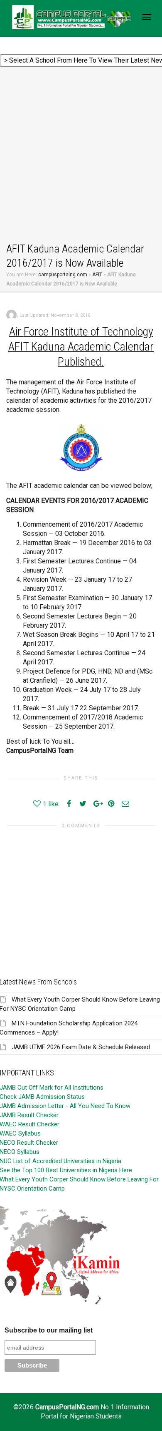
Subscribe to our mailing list (49, 1330)
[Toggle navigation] (146, 17)
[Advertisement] (81, 156)
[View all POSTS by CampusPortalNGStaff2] (11, 314)
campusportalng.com (62, 275)
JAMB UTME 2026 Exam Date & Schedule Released (81, 1047)
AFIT (97, 275)
